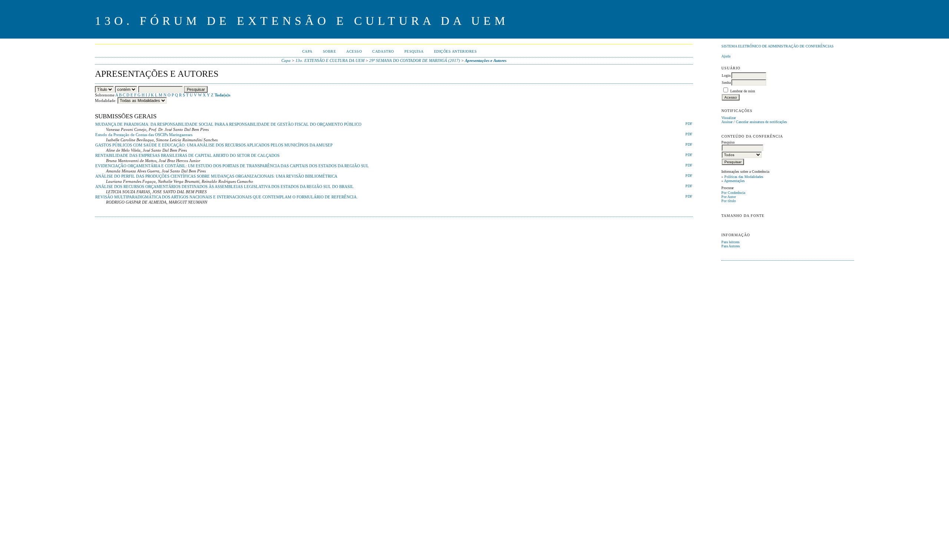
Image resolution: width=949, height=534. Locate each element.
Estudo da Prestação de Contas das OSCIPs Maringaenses (143, 134)
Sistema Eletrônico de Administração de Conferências (777, 46)
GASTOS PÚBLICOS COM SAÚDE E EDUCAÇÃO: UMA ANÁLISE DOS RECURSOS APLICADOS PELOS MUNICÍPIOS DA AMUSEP (214, 145)
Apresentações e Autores (485, 60)
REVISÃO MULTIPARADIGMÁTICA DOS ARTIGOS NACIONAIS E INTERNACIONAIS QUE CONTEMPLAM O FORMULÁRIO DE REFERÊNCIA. (226, 197)
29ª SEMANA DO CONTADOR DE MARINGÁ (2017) (414, 60)
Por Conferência (733, 193)
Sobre (329, 51)
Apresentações (734, 181)
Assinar (727, 122)
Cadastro (383, 51)
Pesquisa (414, 51)
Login (726, 75)
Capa (307, 51)
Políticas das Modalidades (743, 177)
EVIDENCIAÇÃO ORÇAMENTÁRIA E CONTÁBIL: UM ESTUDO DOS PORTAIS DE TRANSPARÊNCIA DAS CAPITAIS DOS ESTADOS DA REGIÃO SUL (232, 166)
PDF (688, 124)
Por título (728, 201)
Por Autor (728, 197)
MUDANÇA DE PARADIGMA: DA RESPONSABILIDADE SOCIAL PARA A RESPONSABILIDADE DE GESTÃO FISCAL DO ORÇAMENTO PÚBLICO (228, 124)
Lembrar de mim (742, 91)
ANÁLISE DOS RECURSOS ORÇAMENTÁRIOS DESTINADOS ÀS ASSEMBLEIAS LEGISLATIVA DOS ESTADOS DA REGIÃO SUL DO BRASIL (224, 186)
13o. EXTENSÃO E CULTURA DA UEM (329, 60)
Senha (726, 82)
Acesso (354, 51)
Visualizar (728, 118)
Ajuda (725, 56)
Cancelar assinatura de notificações (761, 122)
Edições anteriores (455, 51)
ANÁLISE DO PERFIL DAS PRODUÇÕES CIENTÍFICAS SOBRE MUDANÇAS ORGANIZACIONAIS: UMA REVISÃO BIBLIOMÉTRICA (216, 176)
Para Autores (730, 246)
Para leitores (730, 242)
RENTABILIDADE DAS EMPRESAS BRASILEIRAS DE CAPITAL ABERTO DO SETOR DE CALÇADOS (187, 155)
